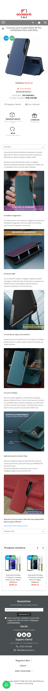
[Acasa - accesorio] (24, 13)
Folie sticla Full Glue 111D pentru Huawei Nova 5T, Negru (35, 577)
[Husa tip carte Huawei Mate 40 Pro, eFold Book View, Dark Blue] (24, 57)
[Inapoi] (2, 28)
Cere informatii (33, 104)
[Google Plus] (29, 635)
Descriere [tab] (7, 147)
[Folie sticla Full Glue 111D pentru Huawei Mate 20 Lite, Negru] (13, 563)
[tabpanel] (24, 57)
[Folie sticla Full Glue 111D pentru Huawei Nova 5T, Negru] (35, 563)
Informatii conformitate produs (16, 526)
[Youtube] (24, 635)
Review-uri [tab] (9, 531)
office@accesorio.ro (25, 650)
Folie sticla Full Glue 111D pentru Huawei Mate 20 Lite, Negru (13, 577)
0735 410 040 (25, 646)
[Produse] (3, 23)
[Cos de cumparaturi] (39, 22)
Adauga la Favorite (13, 104)
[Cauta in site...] (45, 22)
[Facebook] (19, 635)
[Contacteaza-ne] (32, 22)
